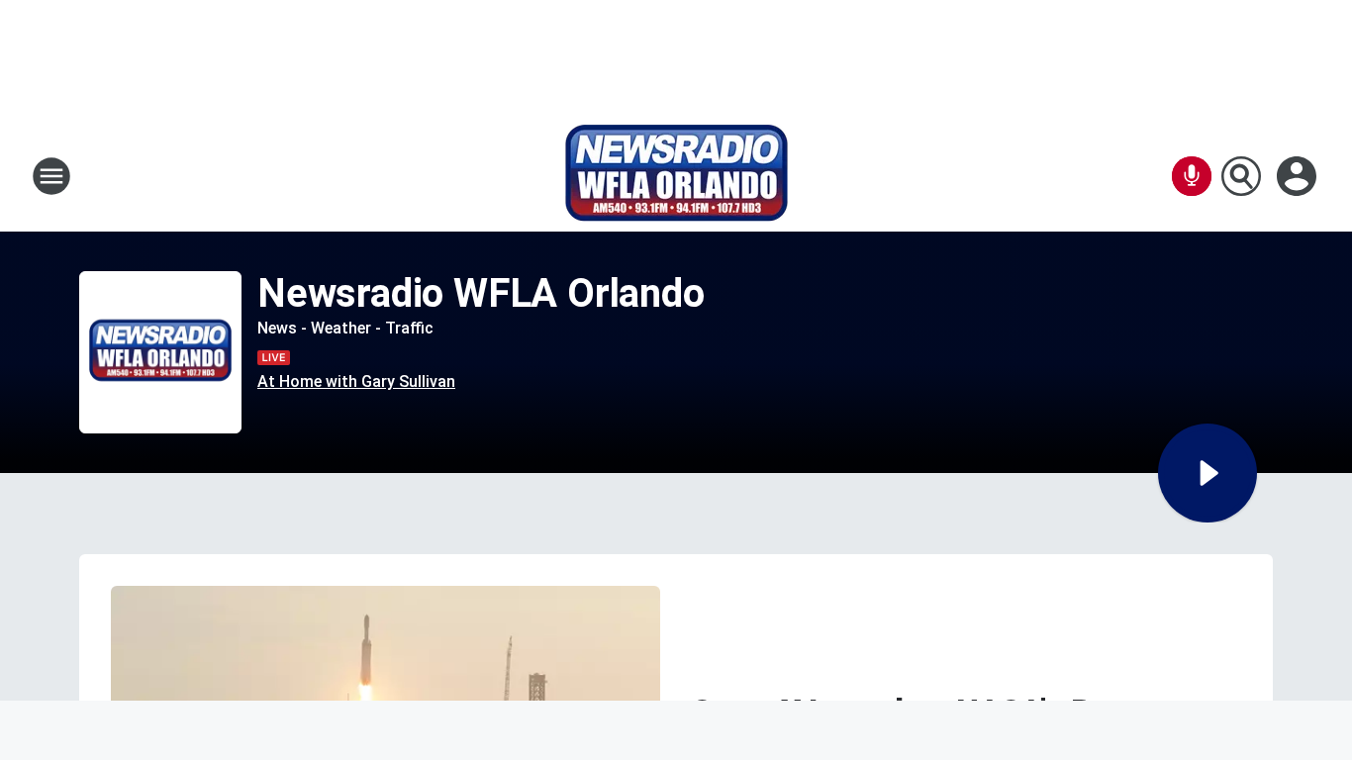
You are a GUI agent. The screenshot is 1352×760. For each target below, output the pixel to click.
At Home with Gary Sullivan (356, 381)
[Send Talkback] (1191, 176)
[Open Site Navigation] (51, 176)
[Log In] (1298, 176)
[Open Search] (1241, 176)
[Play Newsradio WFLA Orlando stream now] (160, 353)
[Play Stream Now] (1207, 473)
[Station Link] (676, 176)
